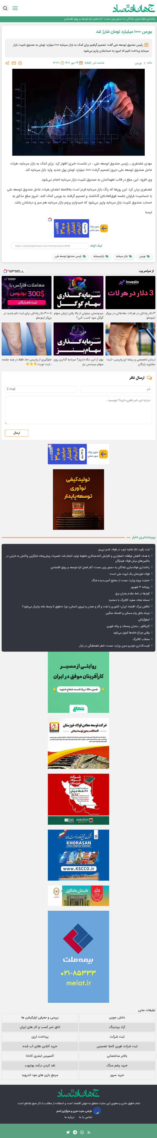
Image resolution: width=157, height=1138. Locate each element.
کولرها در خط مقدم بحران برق (132, 593)
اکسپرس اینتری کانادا (40, 1056)
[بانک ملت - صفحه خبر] (78, 896)
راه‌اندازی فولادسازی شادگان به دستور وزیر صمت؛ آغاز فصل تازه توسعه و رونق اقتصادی (100, 567)
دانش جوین (117, 1017)
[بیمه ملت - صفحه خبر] (78, 957)
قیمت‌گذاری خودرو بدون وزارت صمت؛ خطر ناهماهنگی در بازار (114, 645)
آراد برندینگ (117, 1027)
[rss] (89, 1133)
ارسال (16, 433)
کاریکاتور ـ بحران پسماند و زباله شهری (128, 626)
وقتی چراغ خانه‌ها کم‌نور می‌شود (131, 632)
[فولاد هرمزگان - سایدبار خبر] (78, 499)
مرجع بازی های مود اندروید (40, 1075)
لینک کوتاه (96, 245)
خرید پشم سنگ (117, 1065)
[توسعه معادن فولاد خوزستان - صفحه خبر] (78, 743)
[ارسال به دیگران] (14, 63)
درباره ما (69, 1117)
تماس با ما (86, 1117)
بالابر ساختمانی (117, 1056)
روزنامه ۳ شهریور (140, 587)
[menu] (15, 8)
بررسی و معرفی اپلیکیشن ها (39, 1017)
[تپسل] (50, 220)
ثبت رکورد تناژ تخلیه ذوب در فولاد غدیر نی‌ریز (124, 549)
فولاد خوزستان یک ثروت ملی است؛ (136, 19)
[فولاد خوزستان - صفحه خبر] (78, 799)
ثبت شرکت (117, 1037)
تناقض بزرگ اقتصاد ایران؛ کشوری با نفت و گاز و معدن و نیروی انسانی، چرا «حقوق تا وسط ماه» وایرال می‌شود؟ (86, 606)
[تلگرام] (7, 63)
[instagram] (82, 1133)
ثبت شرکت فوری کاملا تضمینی (117, 1046)
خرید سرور (117, 1075)
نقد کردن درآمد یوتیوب (40, 1065)
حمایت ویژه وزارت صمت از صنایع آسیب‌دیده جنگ (121, 580)
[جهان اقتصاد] (127, 8)
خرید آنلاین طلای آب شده (40, 1046)
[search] (5, 8)
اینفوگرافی (144, 619)
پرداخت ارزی (39, 1037)
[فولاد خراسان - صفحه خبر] (78, 855)
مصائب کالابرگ (141, 639)
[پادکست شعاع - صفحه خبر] (78, 682)
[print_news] (20, 63)
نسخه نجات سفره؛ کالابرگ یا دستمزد (129, 600)
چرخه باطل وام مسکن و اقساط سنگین (128, 613)
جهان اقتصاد (80, 1103)
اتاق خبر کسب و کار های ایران (40, 1027)
